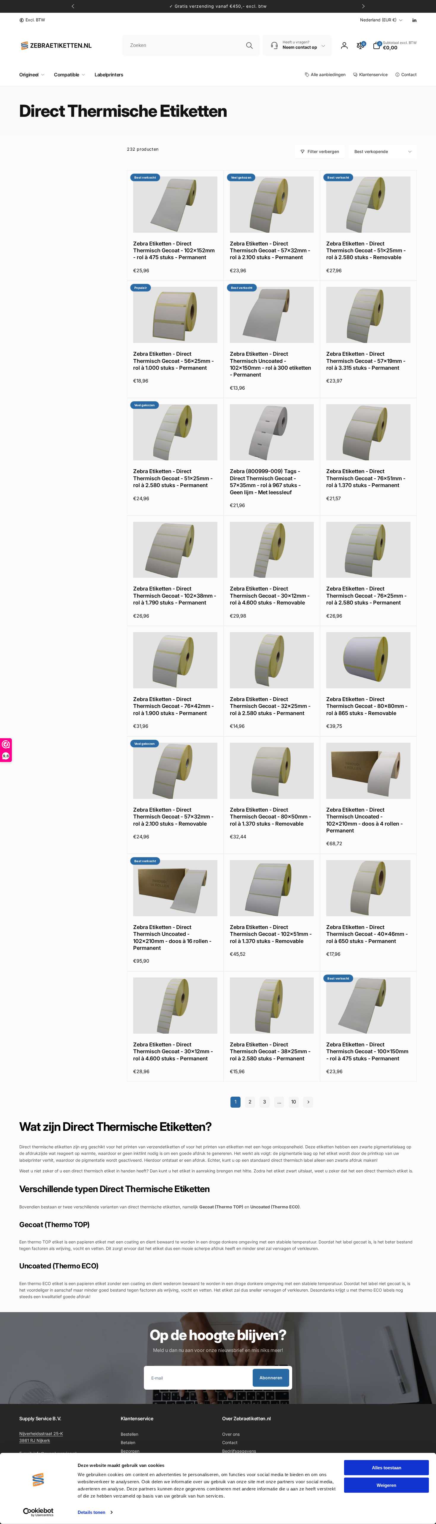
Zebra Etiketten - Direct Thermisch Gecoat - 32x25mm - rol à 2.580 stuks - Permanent (270, 706)
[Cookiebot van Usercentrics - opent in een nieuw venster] (38, 1512)
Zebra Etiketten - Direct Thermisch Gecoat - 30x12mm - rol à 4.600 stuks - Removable (270, 595)
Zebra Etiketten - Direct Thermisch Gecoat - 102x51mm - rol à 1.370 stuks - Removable (271, 934)
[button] (31, 75)
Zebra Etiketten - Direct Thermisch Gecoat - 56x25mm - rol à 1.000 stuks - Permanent (173, 361)
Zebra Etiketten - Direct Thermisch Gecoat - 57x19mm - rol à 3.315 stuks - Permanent (365, 361)
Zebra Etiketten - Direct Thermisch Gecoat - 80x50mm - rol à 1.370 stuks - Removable (270, 817)
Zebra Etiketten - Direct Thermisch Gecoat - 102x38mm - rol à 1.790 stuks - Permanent (174, 595)
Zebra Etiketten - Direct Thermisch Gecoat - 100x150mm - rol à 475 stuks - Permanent (367, 1051)
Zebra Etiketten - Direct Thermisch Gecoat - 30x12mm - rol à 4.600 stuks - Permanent (173, 1051)
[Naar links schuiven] (73, 6)
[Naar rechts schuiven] (363, 6)
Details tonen (91, 1512)
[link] (32, 20)
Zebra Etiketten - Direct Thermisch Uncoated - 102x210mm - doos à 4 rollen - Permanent (364, 820)
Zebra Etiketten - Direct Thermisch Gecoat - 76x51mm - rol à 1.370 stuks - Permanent (365, 478)
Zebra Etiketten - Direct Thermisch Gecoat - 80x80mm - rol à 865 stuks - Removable (367, 706)
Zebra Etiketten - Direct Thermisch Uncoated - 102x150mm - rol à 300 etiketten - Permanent (270, 364)
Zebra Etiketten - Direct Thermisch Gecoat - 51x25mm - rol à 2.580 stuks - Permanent (173, 478)
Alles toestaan (386, 1467)
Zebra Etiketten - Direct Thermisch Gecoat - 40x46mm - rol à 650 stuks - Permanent (367, 934)
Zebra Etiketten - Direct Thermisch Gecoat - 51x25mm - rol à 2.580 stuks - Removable (366, 250)
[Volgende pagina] (308, 1102)
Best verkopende (371, 151)
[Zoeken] (249, 45)
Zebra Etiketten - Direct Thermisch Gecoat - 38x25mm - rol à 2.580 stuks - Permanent (270, 1051)
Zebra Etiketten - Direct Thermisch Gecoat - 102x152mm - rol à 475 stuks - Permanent (174, 250)
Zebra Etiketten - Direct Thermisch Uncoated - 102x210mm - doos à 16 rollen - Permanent (172, 937)
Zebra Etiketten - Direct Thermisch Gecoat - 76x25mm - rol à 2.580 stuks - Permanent (366, 595)
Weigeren (386, 1484)
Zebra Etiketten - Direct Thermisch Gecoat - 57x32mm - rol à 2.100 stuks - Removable (173, 817)
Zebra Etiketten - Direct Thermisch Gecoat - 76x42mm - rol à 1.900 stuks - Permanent (173, 706)
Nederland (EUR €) (378, 19)
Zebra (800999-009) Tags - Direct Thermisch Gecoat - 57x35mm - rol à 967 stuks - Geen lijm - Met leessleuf (265, 481)
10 (293, 1102)
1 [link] (235, 1102)
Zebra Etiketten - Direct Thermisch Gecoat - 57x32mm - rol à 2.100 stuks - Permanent (270, 250)
